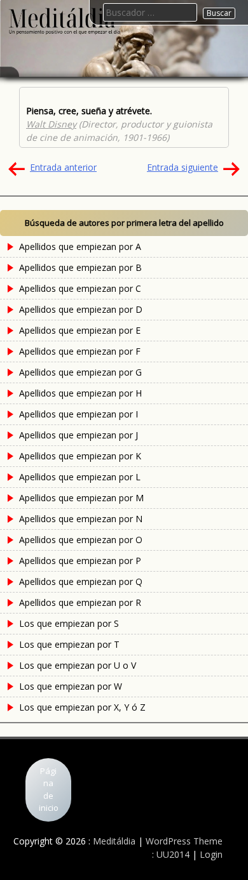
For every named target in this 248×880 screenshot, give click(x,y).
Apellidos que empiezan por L (80, 477)
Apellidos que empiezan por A (80, 246)
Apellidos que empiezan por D (80, 309)
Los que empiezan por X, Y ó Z (82, 707)
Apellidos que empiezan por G (80, 372)
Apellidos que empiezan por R (80, 602)
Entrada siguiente (182, 167)
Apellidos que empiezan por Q (80, 581)
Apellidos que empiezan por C (80, 288)
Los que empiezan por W (70, 686)
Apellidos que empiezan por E (80, 330)
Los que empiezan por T (69, 644)
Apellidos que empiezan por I (78, 414)
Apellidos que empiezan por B (80, 267)
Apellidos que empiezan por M (81, 498)
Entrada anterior (63, 167)
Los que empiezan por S (69, 623)
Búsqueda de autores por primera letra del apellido (124, 222)
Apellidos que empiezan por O (80, 540)
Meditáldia (114, 841)
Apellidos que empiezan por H (80, 393)
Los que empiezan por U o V (77, 665)
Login (211, 854)
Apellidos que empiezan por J (78, 435)
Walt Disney (51, 124)
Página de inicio (49, 789)
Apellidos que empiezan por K (80, 456)
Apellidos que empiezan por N (80, 519)
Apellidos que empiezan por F (80, 351)
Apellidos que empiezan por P (80, 561)
